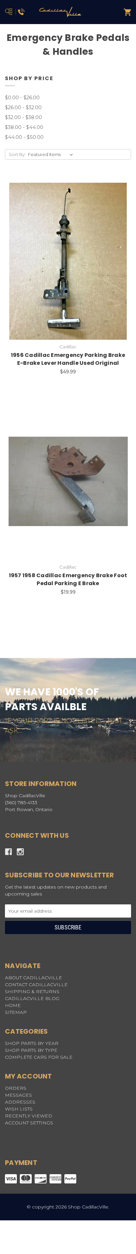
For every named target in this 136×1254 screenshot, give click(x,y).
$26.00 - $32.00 (23, 107)
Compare (84, 261)
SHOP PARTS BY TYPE (31, 1050)
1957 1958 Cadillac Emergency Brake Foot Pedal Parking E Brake (68, 579)
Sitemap (16, 1012)
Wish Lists (19, 1109)
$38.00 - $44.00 (24, 127)
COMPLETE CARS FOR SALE (39, 1057)
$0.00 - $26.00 (22, 97)
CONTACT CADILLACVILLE (36, 985)
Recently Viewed (28, 1116)
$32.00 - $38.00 (23, 117)
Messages (18, 1095)
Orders (15, 1088)
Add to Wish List (51, 261)
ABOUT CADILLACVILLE (33, 978)
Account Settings (29, 1123)
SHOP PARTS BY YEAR (31, 1043)
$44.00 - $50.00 (24, 137)
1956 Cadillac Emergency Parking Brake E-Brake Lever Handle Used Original (68, 359)
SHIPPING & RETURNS (32, 991)
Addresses (20, 1102)
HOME (13, 1005)
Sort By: (17, 154)
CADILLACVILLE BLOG (32, 998)
